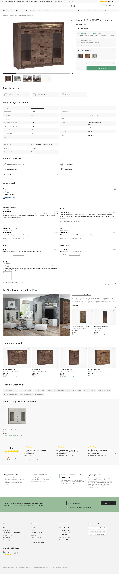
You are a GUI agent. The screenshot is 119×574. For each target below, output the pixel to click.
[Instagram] (108, 567)
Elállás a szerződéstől (37, 542)
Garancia (33, 535)
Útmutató (91, 135)
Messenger (65, 539)
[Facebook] (105, 567)
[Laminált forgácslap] (100, 122)
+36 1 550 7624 (66, 530)
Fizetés (33, 530)
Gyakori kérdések (36, 537)
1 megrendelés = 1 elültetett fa (11, 532)
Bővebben (75, 305)
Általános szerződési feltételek (42, 567)
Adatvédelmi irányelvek (25, 567)
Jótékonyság (6, 530)
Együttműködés (7, 535)
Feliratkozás (109, 503)
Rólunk (5, 528)
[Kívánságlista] (110, 6)
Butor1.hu (5, 15)
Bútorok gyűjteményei (15, 15)
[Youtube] (111, 567)
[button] (106, 6)
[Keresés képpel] (71, 6)
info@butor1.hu (66, 537)
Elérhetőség (6, 540)
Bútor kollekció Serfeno (28, 15)
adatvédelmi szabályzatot (84, 507)
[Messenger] (114, 567)
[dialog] (97, 34)
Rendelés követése (36, 532)
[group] (36, 452)
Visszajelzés (6, 537)
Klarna (33, 540)
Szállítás (33, 528)
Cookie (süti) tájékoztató (60, 567)
